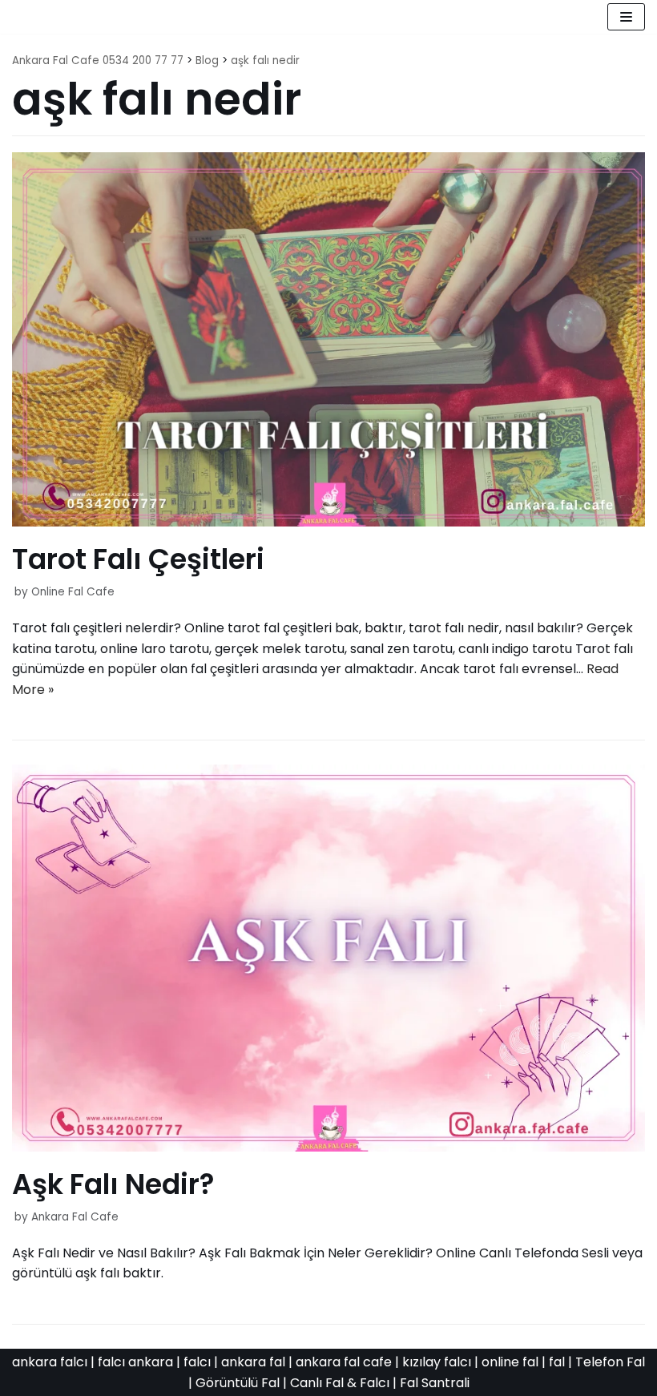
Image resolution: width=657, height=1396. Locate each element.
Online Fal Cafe (73, 591)
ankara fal (253, 1362)
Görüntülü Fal (237, 1383)
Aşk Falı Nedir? (113, 1184)
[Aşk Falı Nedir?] (328, 1147)
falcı (197, 1362)
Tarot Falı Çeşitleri (138, 559)
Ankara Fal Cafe (75, 1217)
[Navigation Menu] (626, 16)
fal (557, 1362)
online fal (510, 1362)
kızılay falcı (436, 1362)
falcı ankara (135, 1362)
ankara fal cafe (344, 1362)
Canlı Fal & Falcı (339, 1383)
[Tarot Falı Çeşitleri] (328, 522)
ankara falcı (49, 1362)
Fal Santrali (435, 1383)
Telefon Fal (610, 1362)
